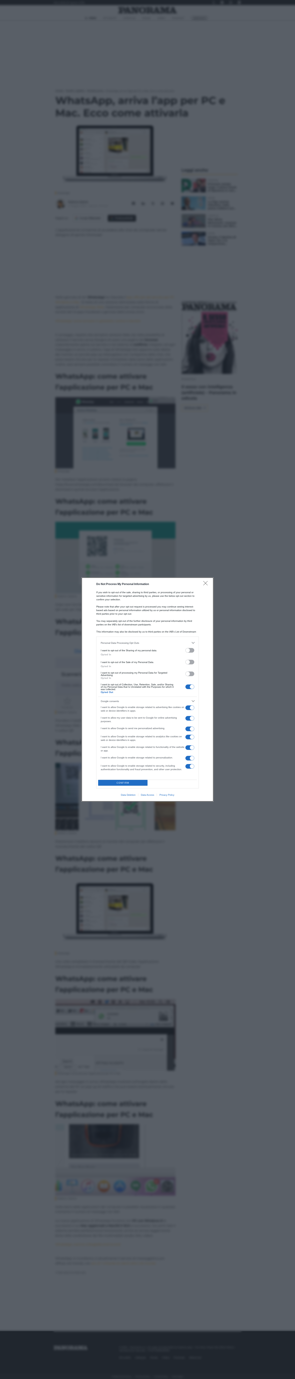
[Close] (206, 584)
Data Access (147, 794)
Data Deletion (128, 794)
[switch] (189, 650)
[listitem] (147, 643)
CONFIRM (123, 783)
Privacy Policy (166, 794)
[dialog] (147, 689)
